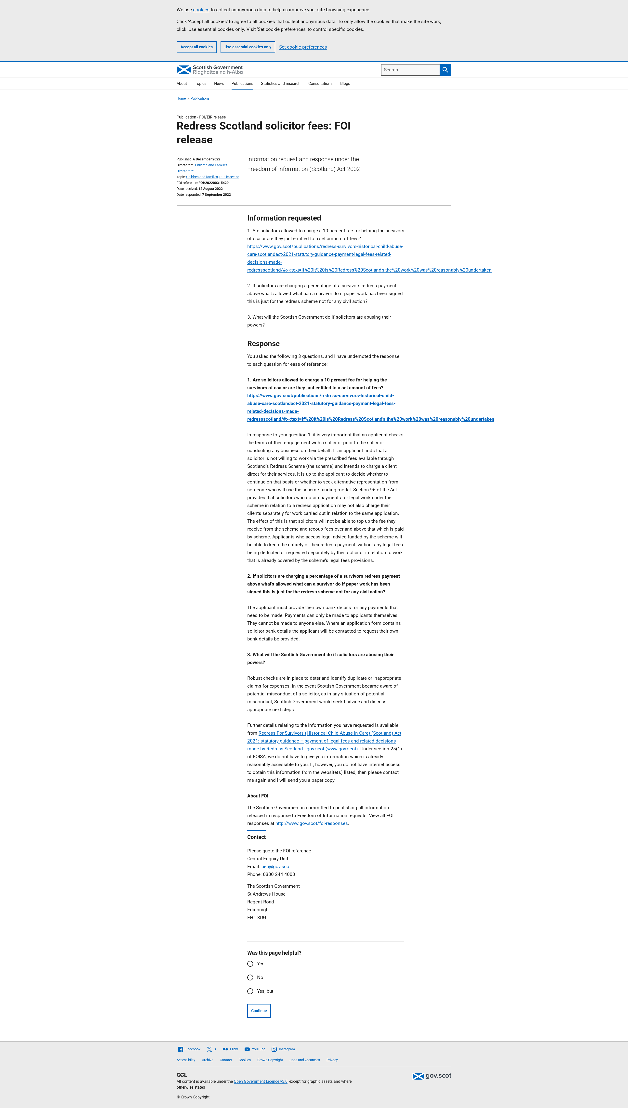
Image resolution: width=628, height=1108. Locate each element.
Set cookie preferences (303, 47)
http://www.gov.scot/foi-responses (311, 823)
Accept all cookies (197, 47)
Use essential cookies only (247, 47)
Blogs (345, 83)
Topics (200, 83)
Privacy (332, 1060)
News (219, 83)
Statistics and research (281, 83)
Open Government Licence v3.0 (261, 1081)
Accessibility (186, 1060)
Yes (260, 963)
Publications (242, 83)
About (182, 83)
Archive (207, 1060)
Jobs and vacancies (305, 1060)
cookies (201, 10)
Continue (259, 1010)
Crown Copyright (270, 1060)
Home (181, 98)
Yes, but (265, 991)
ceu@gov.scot (276, 866)
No (260, 977)
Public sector (229, 177)
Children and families (202, 177)
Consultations (320, 83)
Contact (226, 1060)
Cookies (245, 1060)
